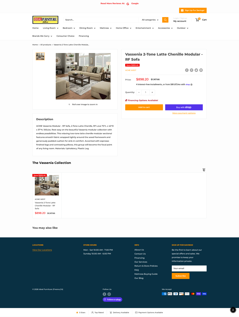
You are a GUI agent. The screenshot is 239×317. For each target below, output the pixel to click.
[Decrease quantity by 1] (139, 92)
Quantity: (130, 92)
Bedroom (67, 28)
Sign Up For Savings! (194, 10)
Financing (84, 36)
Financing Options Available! (142, 100)
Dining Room (86, 28)
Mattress (104, 28)
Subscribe (181, 276)
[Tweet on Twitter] (196, 70)
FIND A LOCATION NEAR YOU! (46, 10)
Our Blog (138, 278)
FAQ (136, 270)
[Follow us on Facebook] (104, 294)
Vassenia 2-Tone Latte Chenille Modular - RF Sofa (45, 205)
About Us (139, 250)
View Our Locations (42, 250)
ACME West (130, 70)
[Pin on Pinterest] (191, 70)
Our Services (140, 262)
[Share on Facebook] (187, 70)
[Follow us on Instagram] (109, 294)
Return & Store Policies (146, 266)
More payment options (184, 113)
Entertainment (143, 28)
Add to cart (144, 107)
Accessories (164, 28)
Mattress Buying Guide (146, 274)
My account (179, 21)
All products (45, 45)
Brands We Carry (40, 36)
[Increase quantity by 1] (152, 92)
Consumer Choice (65, 36)
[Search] (165, 20)
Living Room (49, 28)
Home (35, 28)
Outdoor (181, 28)
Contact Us (140, 254)
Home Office (122, 28)
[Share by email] (201, 70)
